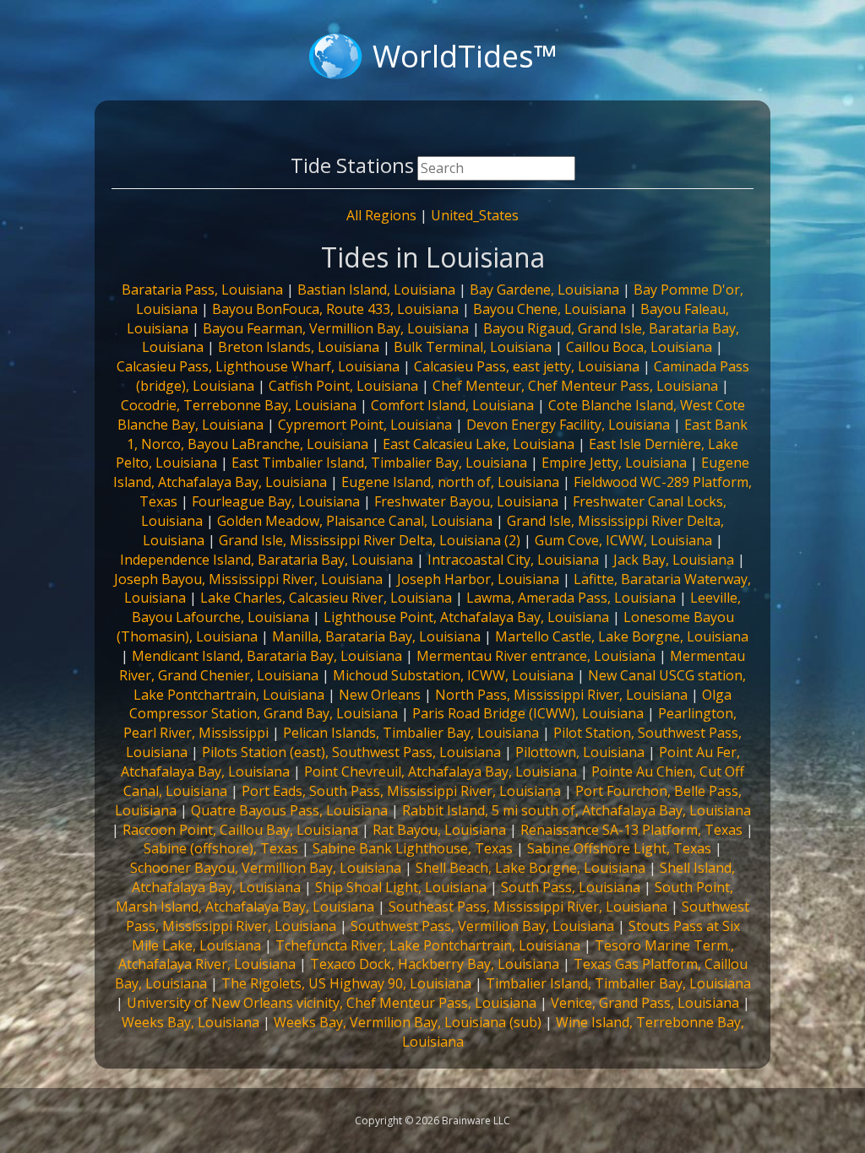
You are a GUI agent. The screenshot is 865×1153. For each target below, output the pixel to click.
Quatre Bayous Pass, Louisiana (289, 810)
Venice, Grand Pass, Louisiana (645, 1002)
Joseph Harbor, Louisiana (478, 579)
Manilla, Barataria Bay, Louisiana (376, 636)
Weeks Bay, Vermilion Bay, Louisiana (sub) (407, 1022)
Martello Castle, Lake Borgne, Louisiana (621, 636)
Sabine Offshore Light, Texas (619, 848)
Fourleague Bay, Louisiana (276, 501)
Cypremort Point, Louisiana (365, 424)
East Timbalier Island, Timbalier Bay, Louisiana (379, 462)
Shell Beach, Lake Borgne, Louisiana (530, 867)
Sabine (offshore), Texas (221, 848)
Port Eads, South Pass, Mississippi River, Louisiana (401, 791)
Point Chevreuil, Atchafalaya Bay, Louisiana (440, 771)
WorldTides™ (465, 56)
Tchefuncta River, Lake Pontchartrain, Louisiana (427, 945)
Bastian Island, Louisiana (376, 289)
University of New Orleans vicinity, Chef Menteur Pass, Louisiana (331, 1002)
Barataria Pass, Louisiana (202, 289)
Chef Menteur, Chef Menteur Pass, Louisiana (575, 385)
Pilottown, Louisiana (580, 752)
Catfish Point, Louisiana (343, 385)
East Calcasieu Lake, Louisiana (478, 444)
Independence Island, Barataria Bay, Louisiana (266, 559)
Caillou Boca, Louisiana (639, 347)
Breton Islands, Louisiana (298, 347)
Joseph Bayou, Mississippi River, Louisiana (248, 579)
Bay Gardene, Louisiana (544, 289)
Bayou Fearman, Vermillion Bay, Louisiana (336, 328)
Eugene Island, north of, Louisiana (450, 482)
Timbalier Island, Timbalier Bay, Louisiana (618, 983)
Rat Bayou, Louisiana (439, 829)
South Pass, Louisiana (570, 887)
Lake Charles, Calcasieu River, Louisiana (326, 597)
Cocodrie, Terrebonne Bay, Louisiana (238, 405)
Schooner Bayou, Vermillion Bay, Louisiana (265, 867)
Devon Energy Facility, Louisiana (568, 424)
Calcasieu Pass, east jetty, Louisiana (526, 366)
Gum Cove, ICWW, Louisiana (623, 540)
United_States (475, 215)
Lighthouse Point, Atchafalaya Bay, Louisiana (466, 617)
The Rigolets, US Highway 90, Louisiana (346, 983)
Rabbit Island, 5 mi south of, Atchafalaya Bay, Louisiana (576, 810)
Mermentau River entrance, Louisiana (536, 656)
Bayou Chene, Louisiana (549, 309)
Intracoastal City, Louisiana (513, 559)
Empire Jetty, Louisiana (614, 462)
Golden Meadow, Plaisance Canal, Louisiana (354, 521)
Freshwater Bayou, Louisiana (466, 501)
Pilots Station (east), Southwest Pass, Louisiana (351, 752)
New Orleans (380, 694)
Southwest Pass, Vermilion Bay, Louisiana (482, 926)
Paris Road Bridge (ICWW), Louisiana (528, 713)
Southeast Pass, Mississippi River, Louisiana (528, 906)
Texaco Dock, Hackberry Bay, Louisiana (434, 964)
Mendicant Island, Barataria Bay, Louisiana (267, 656)
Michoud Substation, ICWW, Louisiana (453, 675)
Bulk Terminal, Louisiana (473, 347)
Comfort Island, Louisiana (452, 405)
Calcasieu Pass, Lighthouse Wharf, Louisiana (258, 366)
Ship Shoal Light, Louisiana (401, 887)
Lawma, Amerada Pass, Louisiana (571, 597)
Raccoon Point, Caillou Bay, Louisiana (240, 829)
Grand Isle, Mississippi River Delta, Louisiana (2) (369, 540)
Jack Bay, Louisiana (673, 559)
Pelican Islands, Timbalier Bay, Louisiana (411, 732)
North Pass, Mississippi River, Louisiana (561, 694)
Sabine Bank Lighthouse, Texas (413, 848)
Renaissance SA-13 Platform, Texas (631, 829)
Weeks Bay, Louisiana (190, 1022)
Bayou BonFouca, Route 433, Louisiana (335, 309)
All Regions (381, 215)
